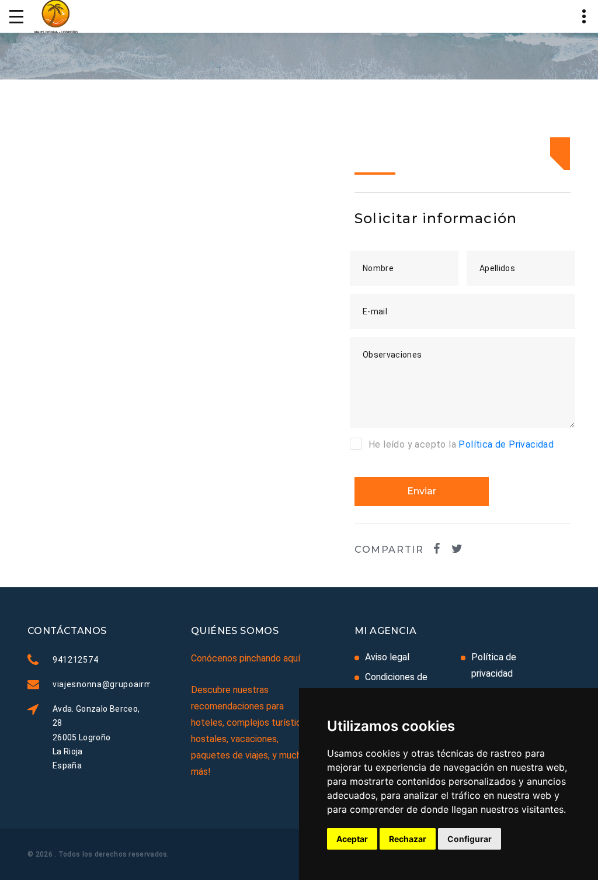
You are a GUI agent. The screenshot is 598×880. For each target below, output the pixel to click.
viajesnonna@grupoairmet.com (117, 684)
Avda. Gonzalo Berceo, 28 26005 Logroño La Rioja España (96, 737)
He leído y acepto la (461, 444)
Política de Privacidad (506, 444)
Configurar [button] (469, 839)
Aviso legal (387, 657)
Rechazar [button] (407, 839)
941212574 (75, 659)
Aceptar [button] (352, 839)
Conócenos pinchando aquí (245, 658)
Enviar (421, 491)
